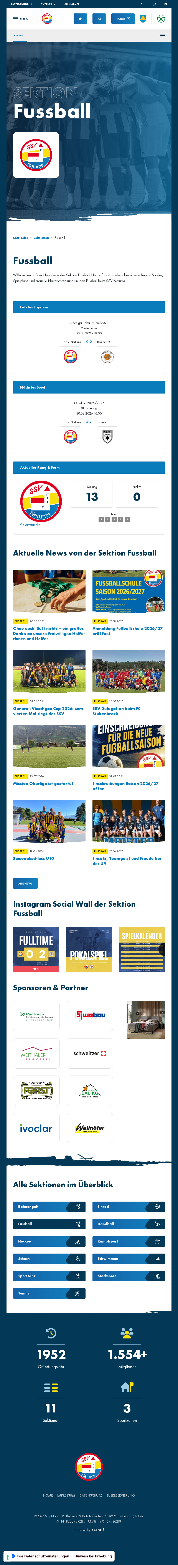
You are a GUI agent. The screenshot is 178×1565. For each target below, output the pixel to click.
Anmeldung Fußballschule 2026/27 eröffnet (127, 630)
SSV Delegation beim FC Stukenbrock (116, 711)
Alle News (25, 883)
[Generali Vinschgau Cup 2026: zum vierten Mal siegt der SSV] (49, 671)
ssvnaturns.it (21, 4)
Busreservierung (121, 1495)
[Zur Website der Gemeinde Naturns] (143, 19)
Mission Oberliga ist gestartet (43, 783)
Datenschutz (90, 1495)
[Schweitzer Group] (90, 1053)
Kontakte (48, 4)
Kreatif (97, 1530)
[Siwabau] (90, 1016)
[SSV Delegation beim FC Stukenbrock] (128, 671)
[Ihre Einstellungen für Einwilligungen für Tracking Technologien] (7, 1557)
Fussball (20, 35)
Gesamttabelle (30, 524)
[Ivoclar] (36, 1127)
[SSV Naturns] (47, 18)
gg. (89, 422)
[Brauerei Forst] (36, 1090)
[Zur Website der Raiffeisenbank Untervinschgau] (161, 19)
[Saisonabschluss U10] (49, 821)
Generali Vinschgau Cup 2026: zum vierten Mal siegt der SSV (48, 711)
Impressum (71, 4)
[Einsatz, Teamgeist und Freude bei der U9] (128, 821)
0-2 (89, 342)
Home (48, 1495)
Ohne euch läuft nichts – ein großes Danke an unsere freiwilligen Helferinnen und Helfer (49, 633)
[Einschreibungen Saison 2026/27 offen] (128, 746)
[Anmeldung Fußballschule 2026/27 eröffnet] (128, 591)
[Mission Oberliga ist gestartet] (49, 746)
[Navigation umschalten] (20, 18)
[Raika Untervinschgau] (36, 1016)
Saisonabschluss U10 (33, 858)
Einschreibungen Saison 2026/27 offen (125, 786)
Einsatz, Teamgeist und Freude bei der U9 (126, 860)
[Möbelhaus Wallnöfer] (90, 1127)
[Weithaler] (36, 1053)
